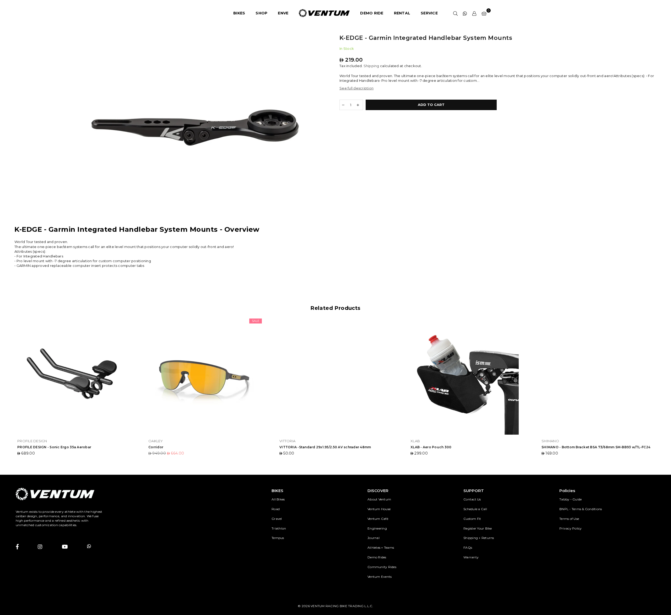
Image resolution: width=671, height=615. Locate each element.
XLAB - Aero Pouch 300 (430, 447)
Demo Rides (376, 557)
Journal (373, 538)
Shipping (371, 66)
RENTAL (402, 13)
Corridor (155, 447)
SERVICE (429, 13)
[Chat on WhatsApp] (465, 13)
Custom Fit (472, 519)
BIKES (239, 13)
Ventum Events (379, 577)
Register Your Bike (477, 528)
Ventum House (379, 509)
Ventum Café (377, 519)
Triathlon (279, 528)
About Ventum (379, 499)
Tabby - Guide (570, 499)
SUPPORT (473, 490)
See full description (356, 88)
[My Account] (474, 13)
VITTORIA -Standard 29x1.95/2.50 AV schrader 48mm (325, 447)
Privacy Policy (570, 528)
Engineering (377, 528)
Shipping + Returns (478, 538)
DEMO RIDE (371, 13)
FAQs (467, 547)
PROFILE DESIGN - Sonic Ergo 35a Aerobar (54, 447)
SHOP (261, 13)
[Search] (455, 13)
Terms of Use (569, 519)
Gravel (277, 519)
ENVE (283, 13)
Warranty (471, 557)
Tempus (278, 538)
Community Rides (381, 567)
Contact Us (472, 499)
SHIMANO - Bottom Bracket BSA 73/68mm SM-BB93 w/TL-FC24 (596, 447)
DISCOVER (377, 490)
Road (276, 509)
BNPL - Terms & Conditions (580, 509)
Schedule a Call (475, 509)
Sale (255, 321)
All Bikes (278, 499)
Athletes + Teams (380, 547)
